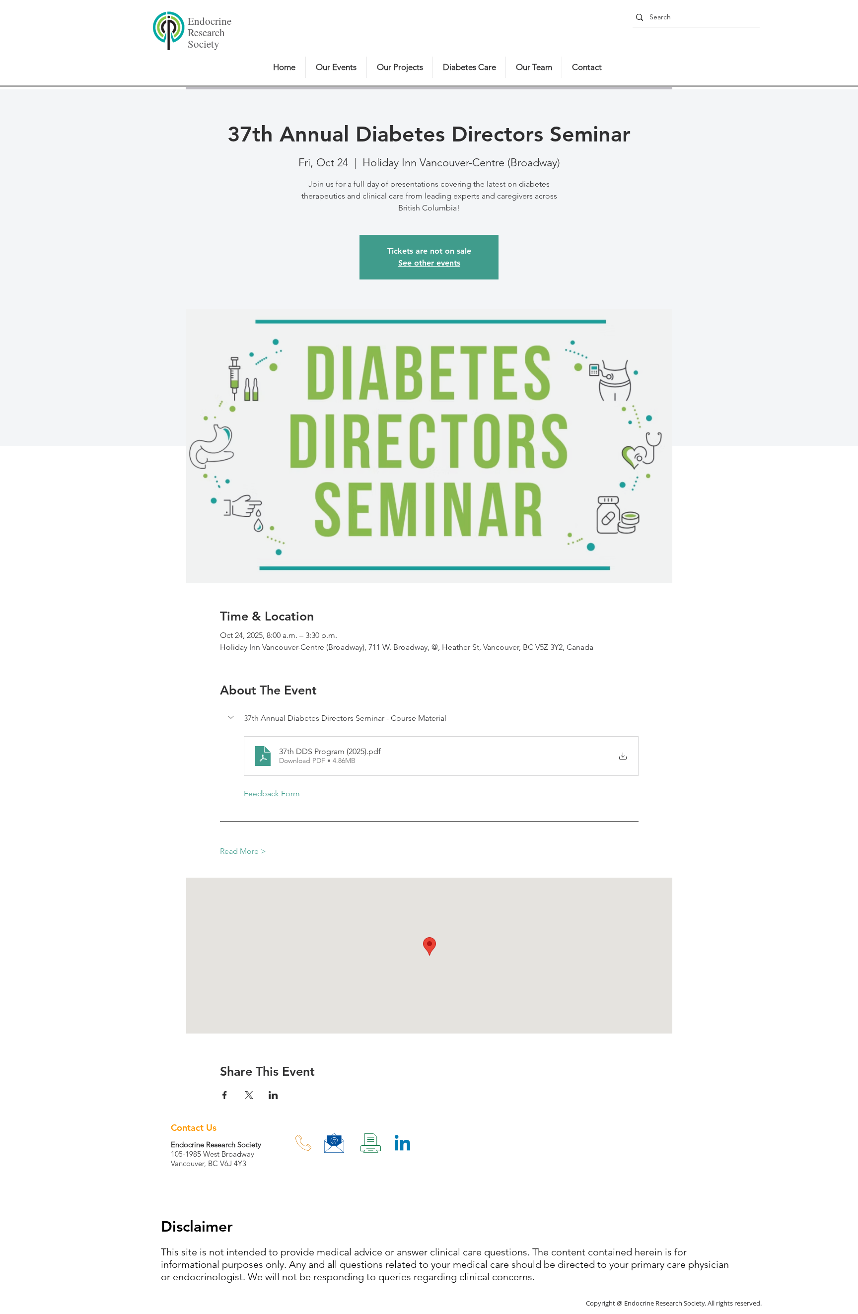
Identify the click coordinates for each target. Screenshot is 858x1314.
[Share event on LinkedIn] (273, 1095)
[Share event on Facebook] (224, 1095)
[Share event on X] (249, 1095)
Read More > (243, 851)
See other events (429, 263)
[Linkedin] (402, 1144)
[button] (429, 718)
